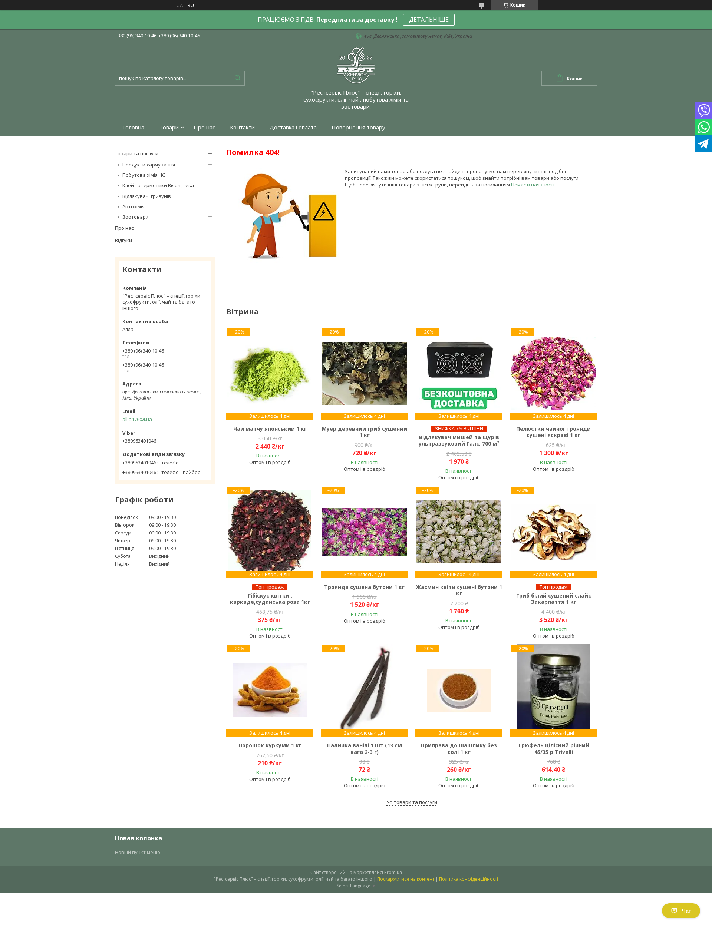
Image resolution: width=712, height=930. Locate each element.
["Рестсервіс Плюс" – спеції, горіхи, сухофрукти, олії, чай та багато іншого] (356, 65)
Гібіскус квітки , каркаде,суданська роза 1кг (270, 598)
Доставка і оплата (293, 127)
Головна (133, 127)
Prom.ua (393, 872)
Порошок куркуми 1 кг (269, 745)
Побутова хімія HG (144, 175)
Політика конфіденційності (468, 879)
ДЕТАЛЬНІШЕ (429, 20)
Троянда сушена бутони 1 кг (364, 587)
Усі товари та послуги (411, 802)
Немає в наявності (532, 184)
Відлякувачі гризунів (146, 196)
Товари (169, 127)
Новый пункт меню (137, 852)
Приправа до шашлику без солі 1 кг (459, 748)
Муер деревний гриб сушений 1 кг (364, 432)
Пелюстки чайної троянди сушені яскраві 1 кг (553, 432)
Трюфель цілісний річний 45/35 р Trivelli (553, 748)
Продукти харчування (148, 164)
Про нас (204, 127)
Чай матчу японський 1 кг (270, 429)
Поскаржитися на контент (405, 879)
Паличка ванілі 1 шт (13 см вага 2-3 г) (364, 748)
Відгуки (123, 240)
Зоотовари (135, 217)
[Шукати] (237, 78)
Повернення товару (358, 127)
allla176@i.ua (137, 419)
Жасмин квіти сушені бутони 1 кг (459, 590)
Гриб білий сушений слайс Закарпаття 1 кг (553, 598)
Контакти (242, 127)
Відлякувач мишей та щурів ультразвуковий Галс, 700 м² (459, 440)
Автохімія (133, 206)
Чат (686, 911)
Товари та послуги (136, 153)
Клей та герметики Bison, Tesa (158, 185)
